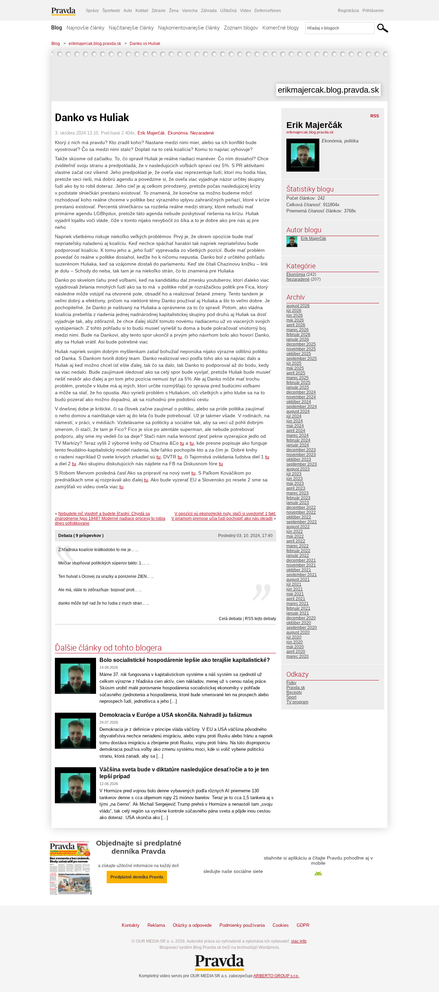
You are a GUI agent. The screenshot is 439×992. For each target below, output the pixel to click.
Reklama (156, 925)
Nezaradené (202, 133)
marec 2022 (297, 546)
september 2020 (301, 627)
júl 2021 (293, 584)
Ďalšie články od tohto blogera (108, 647)
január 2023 (297, 502)
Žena (174, 10)
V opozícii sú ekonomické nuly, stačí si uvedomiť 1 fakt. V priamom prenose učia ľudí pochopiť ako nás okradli (223, 516)
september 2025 (301, 358)
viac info (299, 941)
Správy (92, 10)
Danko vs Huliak (145, 43)
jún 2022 (294, 531)
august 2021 (298, 579)
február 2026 (298, 334)
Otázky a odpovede (192, 925)
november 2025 (301, 349)
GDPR (303, 925)
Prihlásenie (373, 10)
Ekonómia (178, 133)
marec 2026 (297, 329)
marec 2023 (297, 493)
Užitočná (228, 10)
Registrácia (348, 10)
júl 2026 (293, 310)
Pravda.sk (295, 687)
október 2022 (298, 517)
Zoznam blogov (241, 27)
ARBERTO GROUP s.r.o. (276, 975)
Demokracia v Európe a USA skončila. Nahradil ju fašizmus (175, 715)
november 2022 (301, 512)
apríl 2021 (295, 598)
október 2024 (298, 401)
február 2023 (298, 497)
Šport (291, 697)
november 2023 (301, 454)
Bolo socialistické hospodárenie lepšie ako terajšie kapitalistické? (184, 660)
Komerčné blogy (280, 27)
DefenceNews (267, 10)
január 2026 (297, 339)
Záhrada (209, 10)
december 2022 (301, 507)
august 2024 (298, 411)
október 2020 (298, 622)
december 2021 (301, 560)
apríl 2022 (295, 541)
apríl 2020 (295, 651)
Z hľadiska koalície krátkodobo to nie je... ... (98, 549)
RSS (374, 116)
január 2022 (297, 555)
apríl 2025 (295, 373)
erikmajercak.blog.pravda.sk (95, 43)
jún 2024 (294, 421)
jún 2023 (294, 478)
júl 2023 (293, 473)
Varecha (190, 10)
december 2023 (301, 449)
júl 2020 (293, 637)
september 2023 (301, 464)
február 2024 (298, 440)
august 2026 (298, 305)
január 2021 (297, 613)
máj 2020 (295, 646)
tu (182, 443)
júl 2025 (293, 363)
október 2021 (298, 570)
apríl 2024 (295, 430)
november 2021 (301, 565)
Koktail (141, 10)
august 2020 (298, 632)
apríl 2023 (295, 488)
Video (245, 10)
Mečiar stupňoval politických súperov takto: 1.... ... (104, 563)
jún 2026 (294, 315)
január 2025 (297, 387)
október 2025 (298, 353)
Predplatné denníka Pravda (136, 877)
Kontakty (131, 925)
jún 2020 (294, 642)
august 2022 (298, 526)
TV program (297, 702)
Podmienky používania (242, 925)
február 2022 (298, 550)
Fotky (291, 682)
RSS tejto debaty (260, 618)
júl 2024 (293, 416)
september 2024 (301, 406)
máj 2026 (295, 320)
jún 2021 (294, 589)
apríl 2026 (295, 325)
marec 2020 (297, 656)
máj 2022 (295, 536)
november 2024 (301, 397)
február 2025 (298, 382)
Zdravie (159, 10)
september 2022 (301, 522)
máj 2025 (295, 368)
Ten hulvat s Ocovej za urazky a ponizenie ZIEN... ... (106, 576)
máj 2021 (295, 594)
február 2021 (298, 608)
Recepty (294, 692)
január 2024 (297, 445)
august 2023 (298, 469)
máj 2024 (295, 425)
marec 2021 (297, 603)
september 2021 (301, 574)
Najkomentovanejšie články (189, 27)
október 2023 (298, 459)
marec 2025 (297, 377)
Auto (127, 10)
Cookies (281, 925)
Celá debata (230, 618)
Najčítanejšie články (131, 27)
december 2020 (301, 618)
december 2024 (301, 392)
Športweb (111, 10)
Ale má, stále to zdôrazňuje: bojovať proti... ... (100, 589)
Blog (56, 27)
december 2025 (301, 344)
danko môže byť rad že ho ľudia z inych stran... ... (103, 603)
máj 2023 (295, 483)
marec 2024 (297, 435)
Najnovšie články (85, 27)
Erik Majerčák (151, 133)
